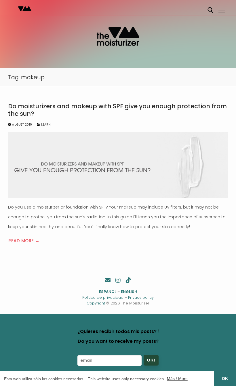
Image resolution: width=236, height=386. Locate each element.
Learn (45, 124)
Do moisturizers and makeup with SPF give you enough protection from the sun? (117, 110)
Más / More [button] (177, 378)
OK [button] (225, 378)
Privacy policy (141, 297)
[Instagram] (118, 280)
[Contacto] (107, 280)
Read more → (24, 241)
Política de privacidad (102, 297)
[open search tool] (210, 10)
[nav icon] (221, 10)
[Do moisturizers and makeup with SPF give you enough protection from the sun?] (118, 165)
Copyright (96, 303)
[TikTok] (128, 280)
